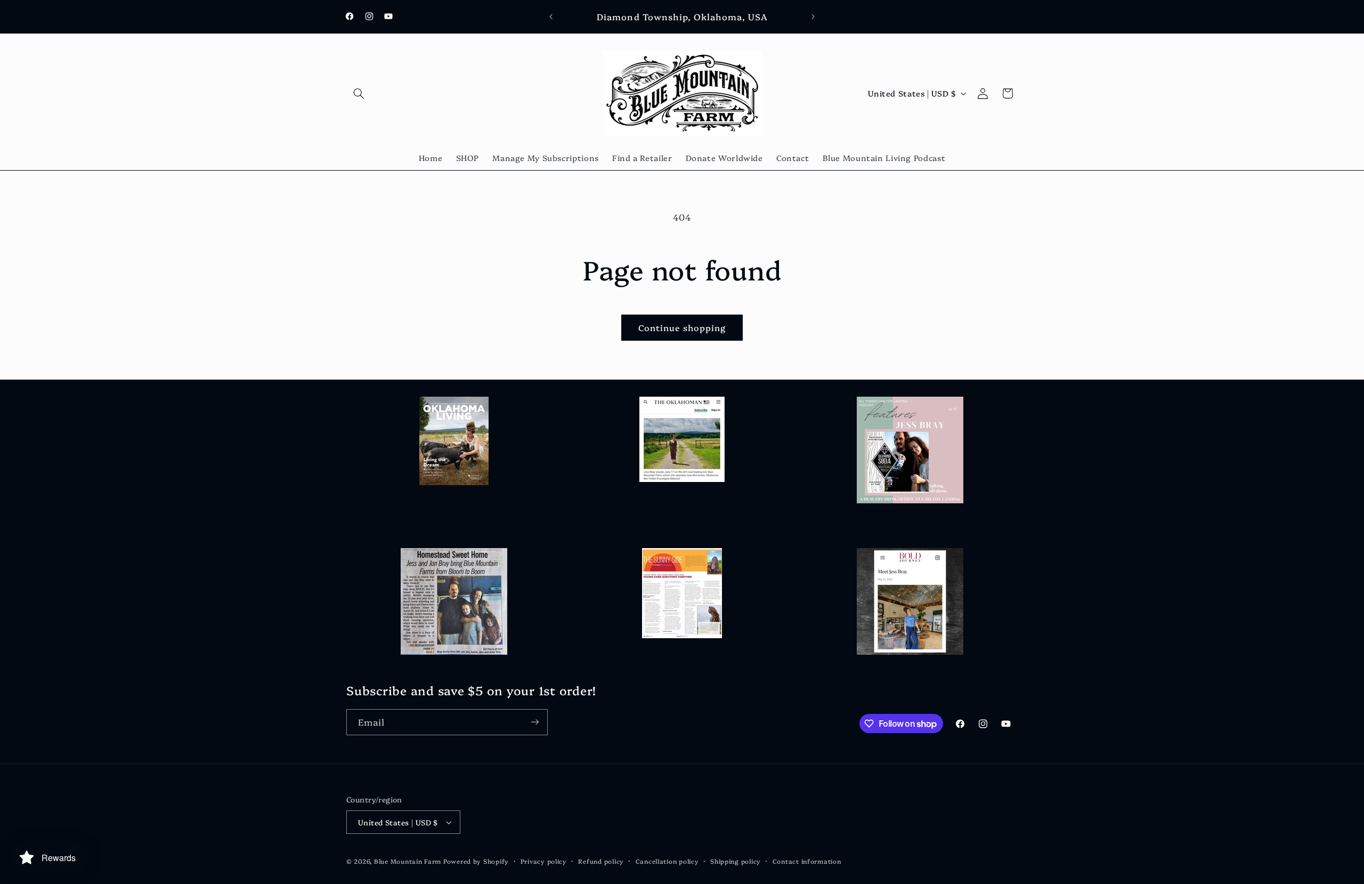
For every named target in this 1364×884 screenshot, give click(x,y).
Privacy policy (544, 861)
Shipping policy (735, 861)
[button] (358, 93)
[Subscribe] (535, 722)
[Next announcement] (813, 16)
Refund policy (601, 861)
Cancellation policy (667, 861)
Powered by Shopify (476, 861)
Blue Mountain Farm (407, 861)
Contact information (807, 861)
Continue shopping (682, 327)
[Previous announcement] (551, 16)
